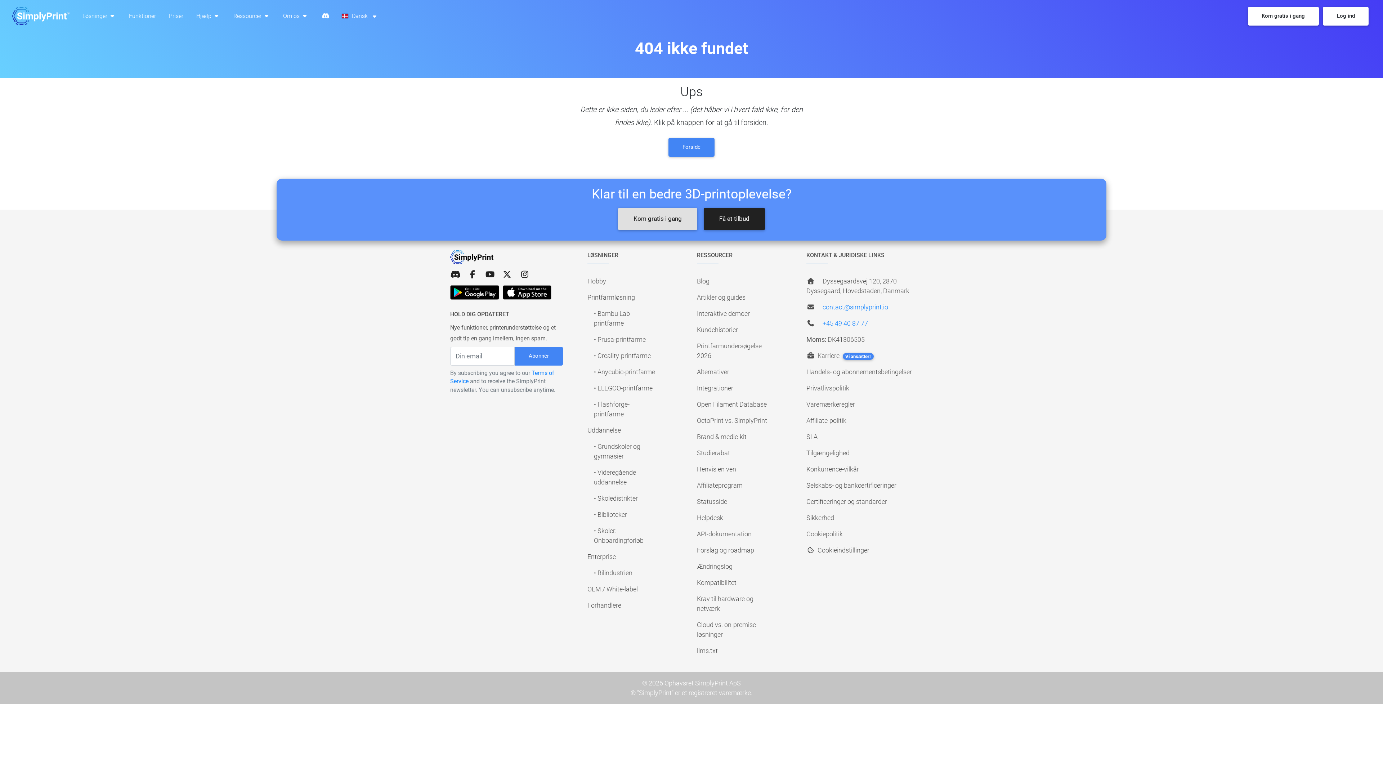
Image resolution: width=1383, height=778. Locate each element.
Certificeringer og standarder (846, 501)
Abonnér (539, 356)
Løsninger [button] (95, 16)
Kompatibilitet (717, 582)
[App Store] (527, 292)
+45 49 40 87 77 (845, 323)
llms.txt (707, 650)
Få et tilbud (734, 218)
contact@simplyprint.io (855, 307)
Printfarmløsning (611, 297)
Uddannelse (604, 430)
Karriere (843, 355)
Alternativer (713, 372)
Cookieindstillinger (842, 550)
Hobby (596, 281)
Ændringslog (715, 566)
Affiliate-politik (826, 420)
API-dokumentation (724, 534)
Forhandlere (604, 605)
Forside (691, 147)
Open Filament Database (732, 404)
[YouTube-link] (490, 274)
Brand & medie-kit (722, 437)
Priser (176, 16)
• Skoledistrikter (616, 498)
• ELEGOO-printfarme (623, 388)
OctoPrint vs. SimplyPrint (732, 420)
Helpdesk (710, 518)
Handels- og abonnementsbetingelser (859, 372)
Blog (703, 281)
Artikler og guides (721, 297)
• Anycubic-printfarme (624, 372)
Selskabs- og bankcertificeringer (851, 485)
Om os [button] (292, 16)
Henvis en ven (716, 469)
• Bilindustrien (613, 573)
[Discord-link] (455, 274)
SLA (812, 437)
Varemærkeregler (830, 404)
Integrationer (715, 388)
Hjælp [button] (204, 16)
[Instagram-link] (525, 274)
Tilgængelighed (828, 453)
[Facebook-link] (472, 274)
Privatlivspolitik (827, 388)
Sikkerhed (820, 518)
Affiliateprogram (720, 485)
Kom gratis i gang (658, 218)
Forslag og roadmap (725, 550)
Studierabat (713, 453)
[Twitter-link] (507, 274)
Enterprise (601, 556)
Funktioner (142, 16)
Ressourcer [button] (248, 16)
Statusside (712, 501)
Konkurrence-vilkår (832, 469)
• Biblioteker (610, 514)
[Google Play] (474, 292)
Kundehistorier (717, 330)
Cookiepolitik (824, 534)
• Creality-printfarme (622, 355)
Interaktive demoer (723, 313)
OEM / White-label (612, 589)
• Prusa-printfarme (620, 339)
